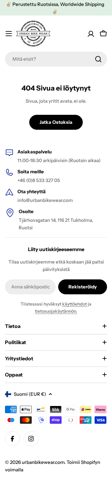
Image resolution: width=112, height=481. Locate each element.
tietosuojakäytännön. (56, 311)
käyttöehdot (74, 304)
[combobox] (56, 59)
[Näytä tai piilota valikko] (8, 33)
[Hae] (98, 59)
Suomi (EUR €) (30, 394)
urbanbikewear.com (43, 462)
